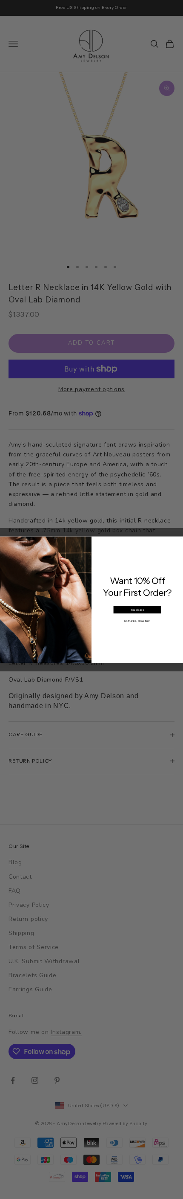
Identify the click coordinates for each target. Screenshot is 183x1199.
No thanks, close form (137, 620)
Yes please (137, 609)
